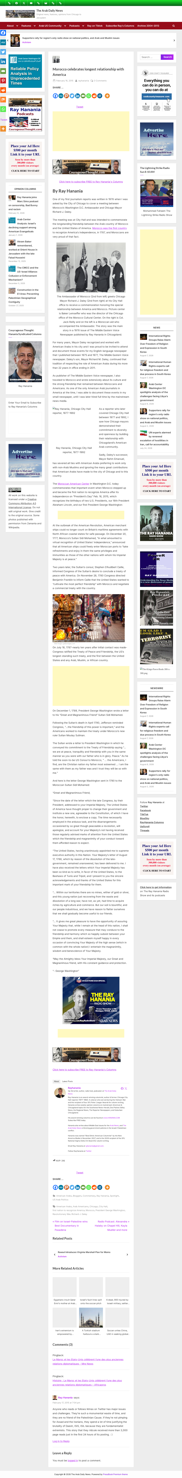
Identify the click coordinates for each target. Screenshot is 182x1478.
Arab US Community (50, 25)
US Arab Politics (60, 1199)
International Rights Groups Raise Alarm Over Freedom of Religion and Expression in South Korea (155, 343)
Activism (26, 42)
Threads (144, 830)
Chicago (94, 1206)
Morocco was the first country (109, 228)
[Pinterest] (3, 78)
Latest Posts (67, 1081)
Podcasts (74, 25)
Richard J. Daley (79, 1214)
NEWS (156, 327)
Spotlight (114, 1196)
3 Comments (100, 80)
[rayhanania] (60, 1097)
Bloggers (77, 1196)
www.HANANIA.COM (111, 1118)
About (10, 25)
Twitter (89, 1151)
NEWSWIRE (156, 688)
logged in (73, 1460)
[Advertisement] (91, 131)
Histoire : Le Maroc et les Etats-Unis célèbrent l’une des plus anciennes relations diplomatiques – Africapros (87, 1382)
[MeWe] (60, 94)
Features (26, 25)
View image (58, 643)
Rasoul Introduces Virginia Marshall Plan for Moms (84, 1252)
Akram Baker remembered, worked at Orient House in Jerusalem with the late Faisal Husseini (23, 249)
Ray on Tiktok (95, 25)
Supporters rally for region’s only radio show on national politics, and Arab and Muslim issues (70, 38)
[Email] (83, 94)
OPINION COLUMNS (25, 189)
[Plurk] (66, 94)
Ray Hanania (103, 1196)
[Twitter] (72, 94)
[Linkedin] (77, 94)
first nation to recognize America (69, 1210)
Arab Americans (80, 1206)
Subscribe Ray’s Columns (120, 25)
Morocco (90, 1210)
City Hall (103, 1206)
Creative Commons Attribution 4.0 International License (22, 503)
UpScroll (144, 826)
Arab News (114, 1125)
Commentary (89, 1196)
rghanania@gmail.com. (94, 1146)
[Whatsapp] (88, 94)
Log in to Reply (61, 1441)
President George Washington (110, 1210)
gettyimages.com (69, 643)
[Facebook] (55, 94)
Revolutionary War (61, 1214)
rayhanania (83, 80)
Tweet (79, 106)
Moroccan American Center (73, 483)
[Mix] (3, 97)
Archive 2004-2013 (148, 25)
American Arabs (64, 1196)
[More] (107, 94)
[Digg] (99, 94)
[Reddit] (94, 94)
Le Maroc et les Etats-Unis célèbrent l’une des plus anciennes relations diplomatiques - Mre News (88, 1361)
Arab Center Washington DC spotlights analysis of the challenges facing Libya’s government (154, 392)
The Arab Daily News (49, 10)
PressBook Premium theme (115, 1474)
